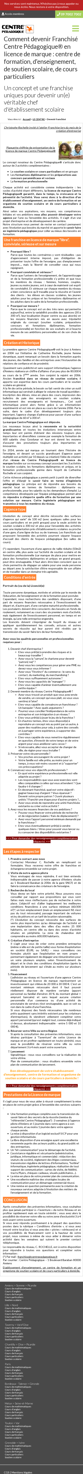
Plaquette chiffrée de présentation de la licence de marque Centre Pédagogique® (31, 149)
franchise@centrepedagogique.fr (38, 1256)
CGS (7, 1472)
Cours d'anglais (13, 1291)
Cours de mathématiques (18, 1288)
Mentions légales (22, 1472)
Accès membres (14, 13)
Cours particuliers (14, 1297)
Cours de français (14, 1294)
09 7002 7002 (70, 14)
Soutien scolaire (13, 1300)
